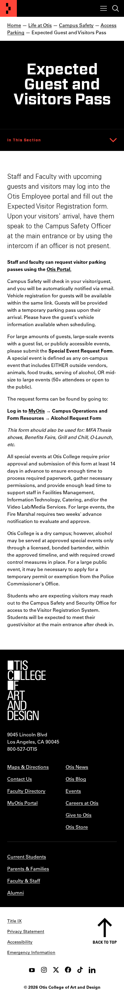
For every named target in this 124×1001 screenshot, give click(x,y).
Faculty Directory (26, 791)
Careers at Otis (82, 803)
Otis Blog (76, 779)
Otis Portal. (59, 269)
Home (14, 25)
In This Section (24, 140)
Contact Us (19, 779)
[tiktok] (80, 969)
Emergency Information (31, 952)
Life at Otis (40, 25)
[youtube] (32, 969)
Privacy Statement (25, 931)
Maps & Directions (28, 767)
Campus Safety (76, 25)
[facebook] (68, 969)
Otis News (77, 767)
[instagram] (44, 969)
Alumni (15, 892)
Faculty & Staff (23, 880)
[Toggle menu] (103, 8)
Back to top (105, 942)
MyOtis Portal (22, 803)
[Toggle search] (115, 8)
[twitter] (56, 969)
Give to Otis (78, 815)
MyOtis (37, 410)
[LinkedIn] (92, 969)
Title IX (14, 921)
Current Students (26, 856)
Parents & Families (28, 868)
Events (73, 791)
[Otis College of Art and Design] (8, 8)
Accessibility (20, 942)
